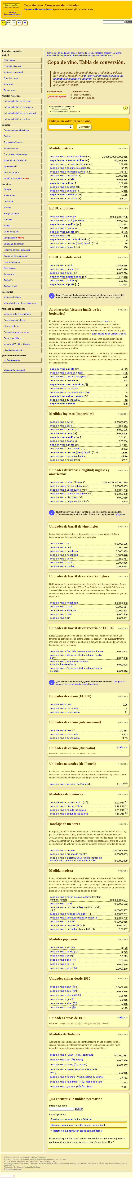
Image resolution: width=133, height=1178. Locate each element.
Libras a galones (11, 326)
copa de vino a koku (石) (63, 968)
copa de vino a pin (60, 617)
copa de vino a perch (61, 421)
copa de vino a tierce (61, 558)
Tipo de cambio (11, 166)
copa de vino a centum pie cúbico (68, 493)
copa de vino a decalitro (63, 179)
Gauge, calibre (14, 238)
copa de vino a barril (61, 265)
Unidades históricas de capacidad (20, 113)
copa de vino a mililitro (63, 194)
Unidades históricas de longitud (18, 107)
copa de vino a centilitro (63, 190)
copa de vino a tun (60, 543)
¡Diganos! (120, 514)
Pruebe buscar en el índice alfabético (71, 1119)
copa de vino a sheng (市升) (65, 995)
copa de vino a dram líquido (66, 396)
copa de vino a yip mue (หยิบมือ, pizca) (71, 1086)
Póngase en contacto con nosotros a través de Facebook (90, 683)
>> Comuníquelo (12, 360)
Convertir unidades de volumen (38, 9)
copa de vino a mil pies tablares (67, 907)
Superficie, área (11, 78)
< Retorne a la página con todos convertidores (76, 1130)
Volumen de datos (12, 297)
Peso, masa (9, 60)
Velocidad (8, 84)
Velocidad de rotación (14, 244)
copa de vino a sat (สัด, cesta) (66, 1059)
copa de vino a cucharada (64, 388)
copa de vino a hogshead (64, 554)
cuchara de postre (77, 753)
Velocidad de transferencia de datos (20, 303)
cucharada (64, 753)
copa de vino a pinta (62, 231)
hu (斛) (71, 1023)
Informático (7, 292)
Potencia (8, 219)
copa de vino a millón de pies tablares (70, 897)
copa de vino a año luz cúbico (66, 806)
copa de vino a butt (60, 547)
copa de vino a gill (60, 235)
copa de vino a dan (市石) (64, 986)
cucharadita (91, 753)
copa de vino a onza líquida (66, 239)
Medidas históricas (11, 96)
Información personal (14, 370)
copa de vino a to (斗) (62, 963)
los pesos (105, 321)
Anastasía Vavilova (32, 1167)
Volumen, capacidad (13, 72)
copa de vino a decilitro (62, 186)
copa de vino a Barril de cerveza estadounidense (77, 651)
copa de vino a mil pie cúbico (66, 486)
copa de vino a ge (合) (62, 999)
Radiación (8, 280)
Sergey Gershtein (31, 1163)
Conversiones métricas (14, 320)
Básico (5, 55)
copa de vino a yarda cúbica (65, 489)
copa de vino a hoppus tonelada (67, 913)
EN (3, 22)
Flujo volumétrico (12, 262)
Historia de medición (13, 350)
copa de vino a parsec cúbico (66, 802)
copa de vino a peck (61, 272)
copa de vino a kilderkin (63, 610)
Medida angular (11, 232)
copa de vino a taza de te (64, 380)
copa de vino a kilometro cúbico (67, 156)
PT (14, 22)
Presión (7, 207)
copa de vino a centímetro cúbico (68, 167)
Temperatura (10, 90)
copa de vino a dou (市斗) (64, 990)
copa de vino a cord (61, 903)
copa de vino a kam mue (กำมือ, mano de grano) (76, 1081)
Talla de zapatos (11, 172)
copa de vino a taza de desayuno (68, 376)
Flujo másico (10, 268)
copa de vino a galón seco (65, 276)
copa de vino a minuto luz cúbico (68, 809)
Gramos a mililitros (12, 338)
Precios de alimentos (13, 142)
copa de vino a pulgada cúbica (66, 501)
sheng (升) (88, 1023)
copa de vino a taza (61, 704)
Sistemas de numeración (15, 160)
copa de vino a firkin (61, 614)
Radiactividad (10, 286)
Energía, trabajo (11, 213)
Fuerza (7, 225)
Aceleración (9, 195)
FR (25, 22)
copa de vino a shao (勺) (63, 1003)
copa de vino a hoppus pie (64, 925)
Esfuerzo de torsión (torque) (17, 250)
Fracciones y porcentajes (15, 154)
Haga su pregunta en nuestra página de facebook (78, 1125)
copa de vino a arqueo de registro (68, 854)
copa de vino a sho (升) (63, 959)
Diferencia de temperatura (16, 256)
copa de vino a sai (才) (62, 947)
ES (8, 22)
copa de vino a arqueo (62, 850)
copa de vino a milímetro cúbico (67, 171)
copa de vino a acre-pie (63, 216)
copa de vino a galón (62, 224)
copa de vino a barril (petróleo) (67, 220)
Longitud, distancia (12, 66)
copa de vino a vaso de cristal (66, 372)
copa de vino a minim (61, 247)
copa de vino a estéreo (62, 921)
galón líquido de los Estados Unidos (109, 334)
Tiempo (7, 189)
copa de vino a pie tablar (63, 929)
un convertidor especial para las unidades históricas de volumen (88, 77)
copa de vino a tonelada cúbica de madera (73, 917)
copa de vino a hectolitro (63, 175)
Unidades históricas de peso (17, 101)
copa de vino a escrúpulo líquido (68, 456)
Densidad (8, 201)
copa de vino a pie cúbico (64, 497)
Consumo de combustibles (16, 130)
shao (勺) (105, 1023)
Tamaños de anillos (16, 178)
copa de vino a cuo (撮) (63, 1007)
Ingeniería (7, 184)
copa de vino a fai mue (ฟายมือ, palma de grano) (77, 1076)
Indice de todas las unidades (17, 314)
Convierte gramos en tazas (16, 332)
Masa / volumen (11, 148)
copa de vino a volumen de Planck (69, 784)
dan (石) (63, 1023)
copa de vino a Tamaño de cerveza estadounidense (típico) (69, 663)
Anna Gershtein (45, 1163)
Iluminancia (9, 274)
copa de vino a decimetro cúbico (68, 164)
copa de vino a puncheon (64, 551)
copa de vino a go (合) (62, 955)
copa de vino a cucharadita (65, 399)
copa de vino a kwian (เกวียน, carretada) (72, 1054)
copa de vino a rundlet (62, 566)
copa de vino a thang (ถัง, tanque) (68, 1064)
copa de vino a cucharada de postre (70, 392)
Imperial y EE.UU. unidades (17, 344)
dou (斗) (79, 1023)
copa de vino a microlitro (63, 198)
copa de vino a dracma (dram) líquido (70, 243)
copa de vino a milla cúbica (65, 482)
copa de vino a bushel (62, 269)
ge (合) (97, 1023)
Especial (6, 125)
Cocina (7, 136)
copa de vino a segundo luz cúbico (69, 813)
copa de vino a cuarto (62, 228)
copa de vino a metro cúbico (67, 160)
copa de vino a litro (61, 183)
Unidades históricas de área (17, 119)
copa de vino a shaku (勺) (64, 951)
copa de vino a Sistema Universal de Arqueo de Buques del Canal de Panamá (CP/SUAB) (76, 859)
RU (19, 22)
